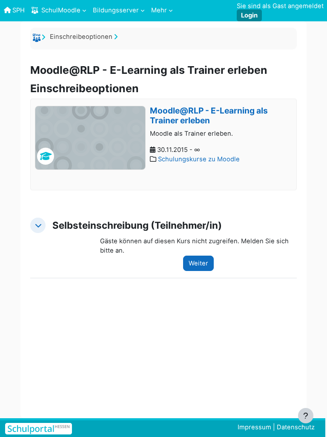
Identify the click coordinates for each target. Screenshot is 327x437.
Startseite (38, 39)
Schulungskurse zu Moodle (199, 159)
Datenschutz (296, 427)
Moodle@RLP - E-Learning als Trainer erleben (209, 115)
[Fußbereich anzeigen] (305, 415)
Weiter (198, 263)
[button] (38, 225)
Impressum (254, 427)
